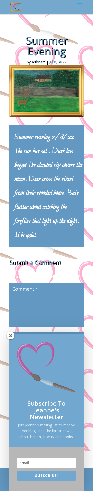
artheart (38, 61)
